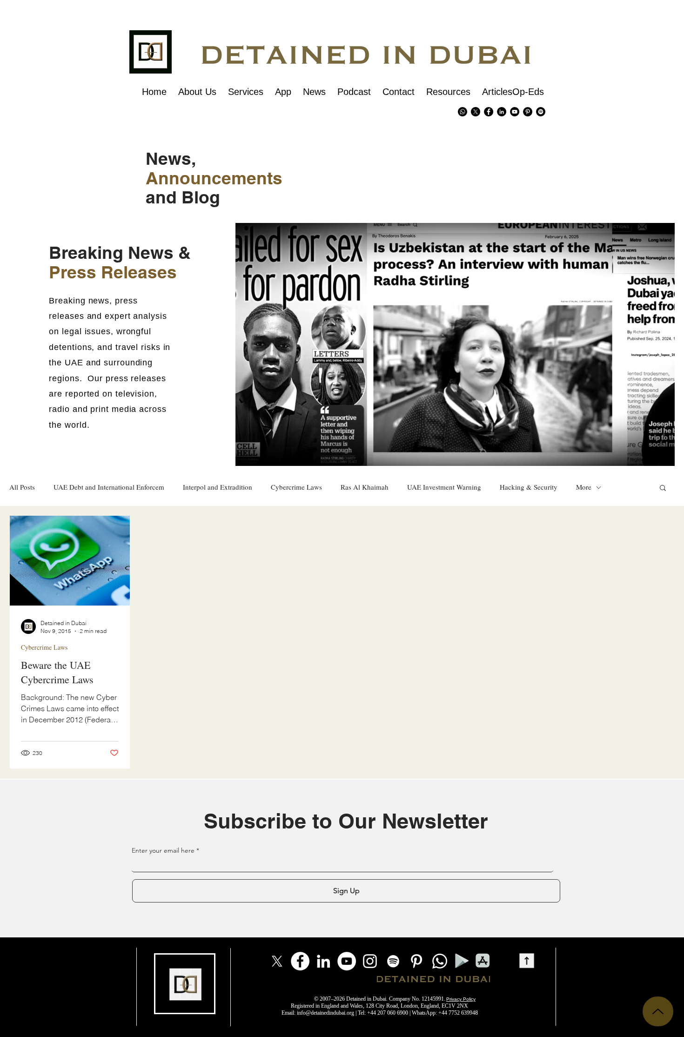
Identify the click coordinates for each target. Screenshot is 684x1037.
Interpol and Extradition (217, 487)
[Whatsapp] (462, 111)
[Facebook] (300, 961)
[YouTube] (346, 961)
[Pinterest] (527, 111)
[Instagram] (370, 961)
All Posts (22, 487)
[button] (662, 488)
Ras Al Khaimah (365, 487)
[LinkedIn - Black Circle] (501, 111)
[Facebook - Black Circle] (488, 111)
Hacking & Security (528, 487)
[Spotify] (540, 111)
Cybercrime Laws (296, 487)
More (583, 487)
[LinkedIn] (323, 961)
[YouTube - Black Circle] (514, 111)
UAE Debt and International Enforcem (109, 487)
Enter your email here (163, 850)
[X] (475, 111)
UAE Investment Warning (444, 487)
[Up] (658, 1011)
